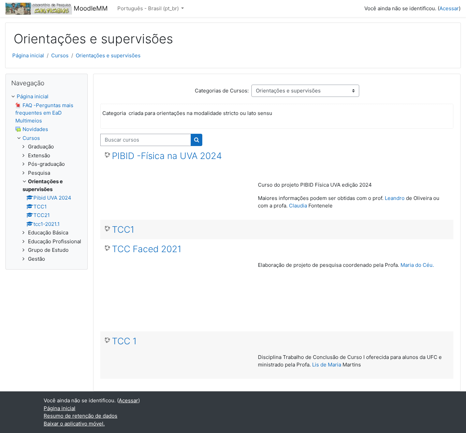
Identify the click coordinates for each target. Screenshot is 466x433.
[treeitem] (46, 178)
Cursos (60, 55)
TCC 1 (124, 341)
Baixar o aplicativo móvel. (74, 423)
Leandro (395, 198)
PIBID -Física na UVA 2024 (167, 155)
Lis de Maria (326, 364)
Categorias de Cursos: (222, 90)
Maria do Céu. (417, 265)
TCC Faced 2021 (146, 249)
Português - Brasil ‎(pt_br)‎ (148, 8)
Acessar (449, 8)
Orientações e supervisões (108, 55)
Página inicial (28, 55)
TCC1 (123, 229)
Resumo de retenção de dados (80, 416)
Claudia (298, 205)
